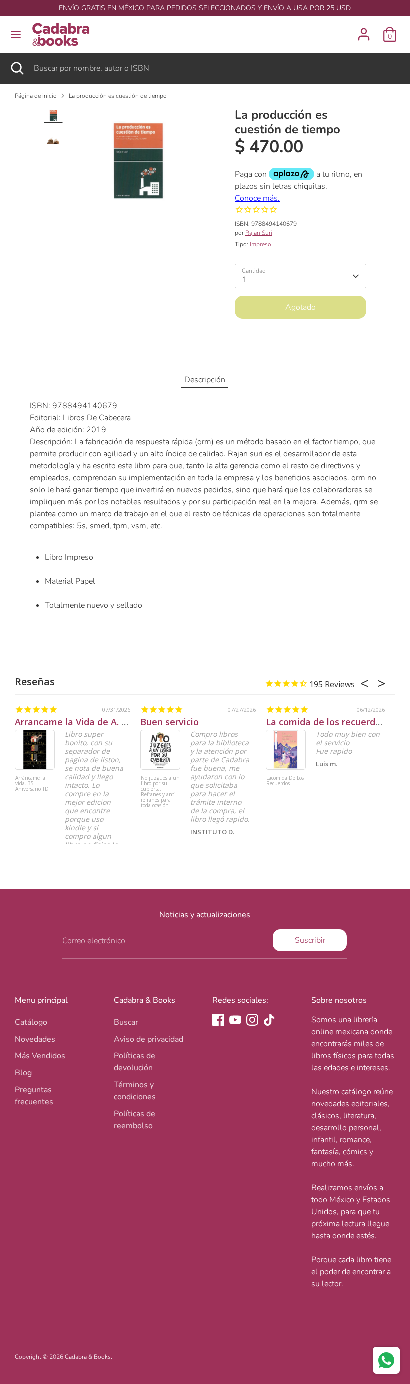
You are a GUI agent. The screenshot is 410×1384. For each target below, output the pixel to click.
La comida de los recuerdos (326, 722)
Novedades (35, 1039)
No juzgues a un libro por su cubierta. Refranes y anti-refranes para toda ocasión (160, 792)
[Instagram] (252, 1020)
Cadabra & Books (88, 1357)
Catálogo (31, 1022)
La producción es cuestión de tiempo (118, 96)
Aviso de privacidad (149, 1039)
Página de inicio (36, 96)
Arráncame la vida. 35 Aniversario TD (32, 783)
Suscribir (310, 940)
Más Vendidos (40, 1055)
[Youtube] (236, 1020)
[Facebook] (218, 1020)
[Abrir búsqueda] (17, 68)
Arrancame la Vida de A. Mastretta (90, 722)
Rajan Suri (259, 233)
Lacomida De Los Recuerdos (285, 781)
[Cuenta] (364, 30)
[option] (138, 164)
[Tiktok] (270, 1020)
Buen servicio (169, 722)
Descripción (205, 379)
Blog (23, 1072)
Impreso (261, 244)
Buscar (126, 1022)
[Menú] (16, 34)
